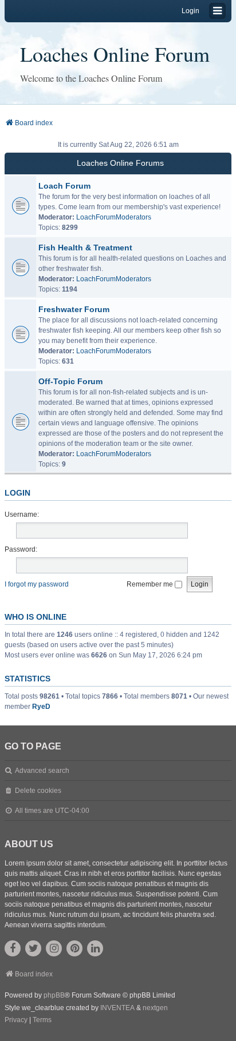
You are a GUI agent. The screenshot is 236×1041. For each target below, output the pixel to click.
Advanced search (42, 771)
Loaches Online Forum (115, 53)
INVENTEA (117, 1008)
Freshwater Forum (73, 309)
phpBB (54, 995)
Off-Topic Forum (70, 381)
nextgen (155, 1008)
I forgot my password (37, 584)
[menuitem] (16, 1020)
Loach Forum (64, 185)
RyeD (41, 707)
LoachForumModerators (113, 217)
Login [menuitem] (190, 11)
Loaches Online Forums (120, 162)
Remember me (151, 584)
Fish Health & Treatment (85, 247)
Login (17, 492)
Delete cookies (38, 791)
